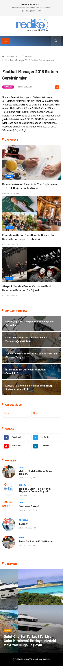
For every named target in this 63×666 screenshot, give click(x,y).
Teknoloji (27, 56)
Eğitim (8, 227)
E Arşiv (23, 523)
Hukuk (8, 176)
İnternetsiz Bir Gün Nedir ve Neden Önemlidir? (32, 8)
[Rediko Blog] (31, 24)
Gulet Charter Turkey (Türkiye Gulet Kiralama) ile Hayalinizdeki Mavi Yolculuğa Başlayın (30, 640)
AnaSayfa (12, 56)
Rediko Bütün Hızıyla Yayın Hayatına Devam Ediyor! (35, 490)
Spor (35, 413)
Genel (7, 413)
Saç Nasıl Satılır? (29, 506)
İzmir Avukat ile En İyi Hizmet (36, 541)
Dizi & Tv (22, 485)
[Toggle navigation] (6, 41)
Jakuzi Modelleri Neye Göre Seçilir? (35, 472)
